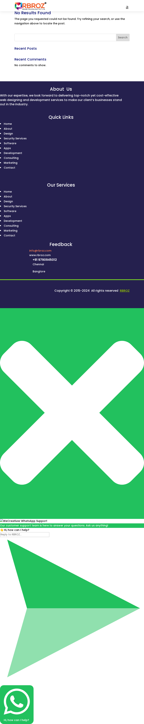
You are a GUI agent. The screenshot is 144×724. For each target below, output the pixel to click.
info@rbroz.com (40, 251)
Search (123, 37)
